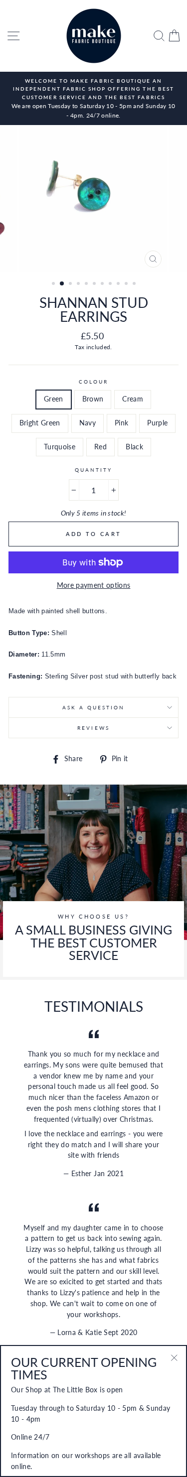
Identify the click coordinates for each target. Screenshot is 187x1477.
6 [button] (95, 284)
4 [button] (79, 284)
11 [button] (135, 284)
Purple (157, 423)
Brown (93, 399)
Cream (132, 399)
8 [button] (111, 284)
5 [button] (87, 284)
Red (100, 447)
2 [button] (62, 283)
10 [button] (127, 284)
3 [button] (71, 284)
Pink (121, 423)
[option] (93, 98)
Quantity (93, 470)
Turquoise (59, 447)
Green (53, 399)
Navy (87, 423)
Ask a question (93, 707)
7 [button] (103, 284)
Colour (93, 382)
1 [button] (54, 284)
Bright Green (39, 423)
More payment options (94, 585)
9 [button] (119, 284)
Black (134, 447)
